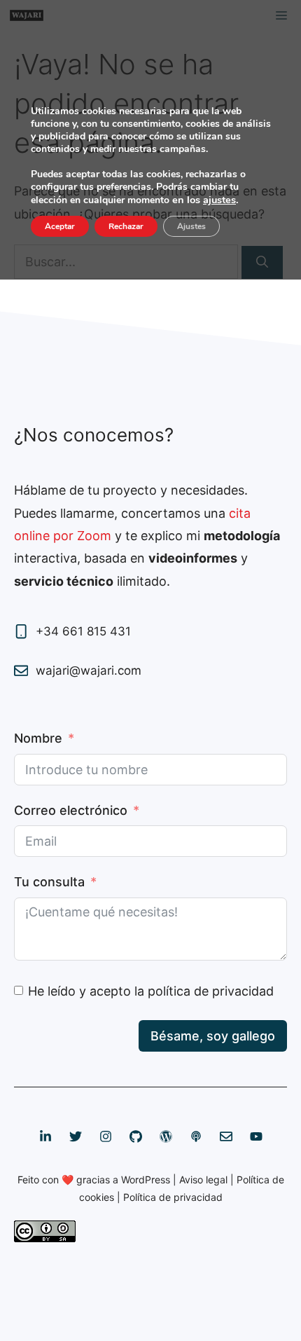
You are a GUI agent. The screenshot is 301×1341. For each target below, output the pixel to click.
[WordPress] (166, 1136)
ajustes (219, 199)
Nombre (38, 738)
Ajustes (191, 226)
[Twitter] (75, 1136)
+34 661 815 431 (83, 631)
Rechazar (126, 226)
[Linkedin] (45, 1136)
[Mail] (226, 1136)
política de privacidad (211, 991)
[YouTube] (256, 1136)
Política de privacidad (173, 1197)
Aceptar (60, 226)
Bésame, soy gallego (212, 1036)
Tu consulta (49, 881)
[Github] (136, 1136)
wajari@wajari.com (88, 670)
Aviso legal (203, 1179)
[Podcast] (196, 1136)
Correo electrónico (70, 810)
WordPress (145, 1179)
